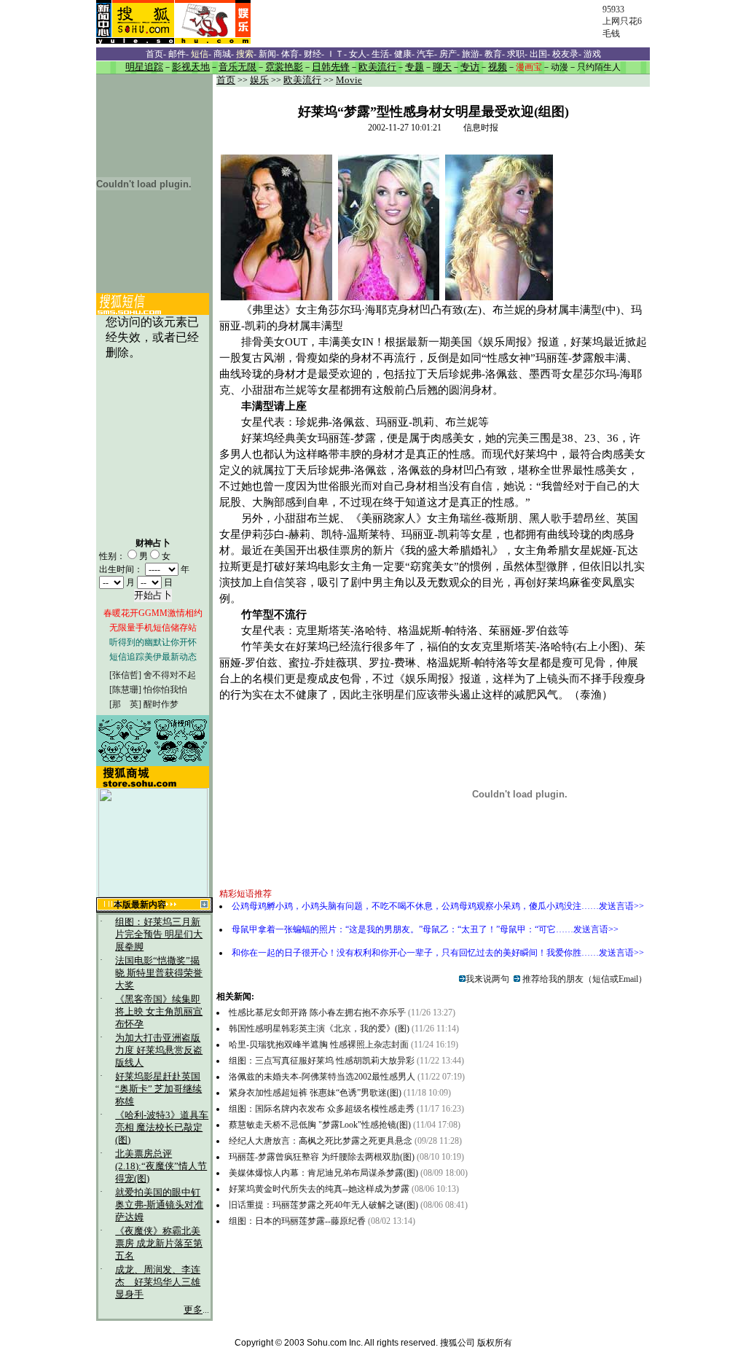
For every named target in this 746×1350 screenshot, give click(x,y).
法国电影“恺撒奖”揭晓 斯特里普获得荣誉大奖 (159, 973)
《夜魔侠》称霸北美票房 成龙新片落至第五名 (159, 1243)
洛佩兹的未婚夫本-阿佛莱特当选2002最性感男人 (322, 1077)
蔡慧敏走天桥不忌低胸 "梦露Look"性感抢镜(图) (320, 1125)
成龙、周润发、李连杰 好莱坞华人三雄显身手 (157, 1282)
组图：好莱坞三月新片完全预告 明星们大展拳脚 (159, 934)
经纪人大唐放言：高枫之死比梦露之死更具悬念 (320, 1141)
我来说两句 (487, 979)
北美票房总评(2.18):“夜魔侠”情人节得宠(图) (161, 1166)
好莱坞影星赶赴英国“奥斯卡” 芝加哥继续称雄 (158, 1089)
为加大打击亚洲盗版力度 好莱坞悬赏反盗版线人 (159, 1050)
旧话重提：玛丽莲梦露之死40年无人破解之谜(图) (323, 1205)
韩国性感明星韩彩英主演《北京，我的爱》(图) (319, 1028)
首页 (225, 80)
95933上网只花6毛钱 (622, 21)
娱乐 (259, 80)
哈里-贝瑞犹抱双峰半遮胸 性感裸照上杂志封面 (319, 1044)
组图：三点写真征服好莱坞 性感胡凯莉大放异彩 (322, 1061)
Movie (349, 80)
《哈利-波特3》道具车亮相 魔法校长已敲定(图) (161, 1127)
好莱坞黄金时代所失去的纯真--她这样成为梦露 (319, 1189)
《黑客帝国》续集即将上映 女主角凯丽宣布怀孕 (159, 1011)
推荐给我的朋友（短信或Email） (583, 979)
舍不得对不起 (170, 675)
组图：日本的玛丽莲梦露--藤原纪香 (297, 1221)
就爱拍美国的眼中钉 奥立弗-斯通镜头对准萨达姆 (159, 1204)
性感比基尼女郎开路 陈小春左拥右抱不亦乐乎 (317, 1012)
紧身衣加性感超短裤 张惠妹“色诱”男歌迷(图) (315, 1093)
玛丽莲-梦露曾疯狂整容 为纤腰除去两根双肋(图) (322, 1157)
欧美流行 (302, 80)
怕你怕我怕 (165, 689)
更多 (193, 1310)
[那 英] (125, 704)
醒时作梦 (161, 704)
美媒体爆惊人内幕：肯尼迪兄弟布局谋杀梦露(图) (323, 1173)
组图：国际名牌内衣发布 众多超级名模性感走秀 (322, 1109)
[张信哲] (125, 675)
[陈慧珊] (125, 689)
